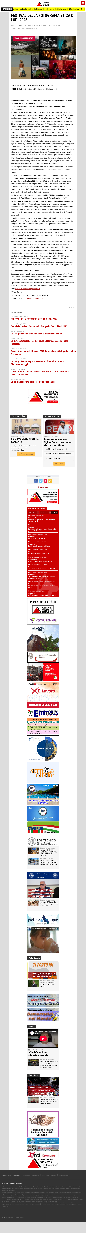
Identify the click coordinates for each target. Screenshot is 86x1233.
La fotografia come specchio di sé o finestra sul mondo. (36, 333)
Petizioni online (18, 416)
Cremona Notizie (6, 1175)
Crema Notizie (16, 1175)
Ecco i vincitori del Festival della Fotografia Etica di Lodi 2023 (39, 326)
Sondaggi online (52, 416)
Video (31, 1026)
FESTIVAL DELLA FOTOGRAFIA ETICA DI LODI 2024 (34, 319)
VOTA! (60, 464)
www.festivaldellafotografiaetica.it (27, 289)
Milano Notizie (26, 1175)
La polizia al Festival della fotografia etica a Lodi (33, 382)
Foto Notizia (34, 958)
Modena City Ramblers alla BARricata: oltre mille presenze (20, 9)
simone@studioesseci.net (34, 298)
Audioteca (33, 1075)
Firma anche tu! (26, 454)
